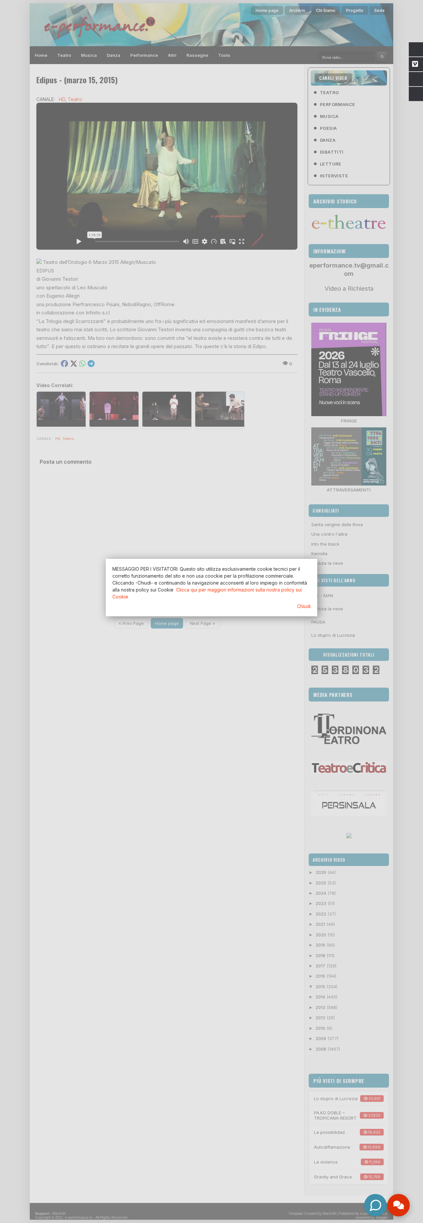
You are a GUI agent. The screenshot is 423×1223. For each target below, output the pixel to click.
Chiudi (304, 606)
